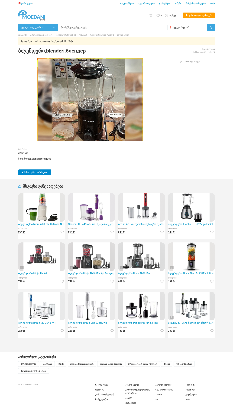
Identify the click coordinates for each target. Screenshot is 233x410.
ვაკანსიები (191, 394)
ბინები (178, 3)
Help (212, 3)
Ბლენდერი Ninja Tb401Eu (134, 273)
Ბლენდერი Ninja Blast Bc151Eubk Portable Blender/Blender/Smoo (191, 273)
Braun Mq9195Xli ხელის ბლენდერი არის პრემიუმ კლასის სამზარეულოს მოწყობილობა (191, 322)
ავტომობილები (146, 3)
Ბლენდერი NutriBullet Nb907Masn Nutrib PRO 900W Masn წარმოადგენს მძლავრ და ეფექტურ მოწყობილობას (41, 224)
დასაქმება (164, 3)
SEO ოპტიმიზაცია (164, 389)
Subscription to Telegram (35, 172)
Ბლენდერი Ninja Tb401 (32, 273)
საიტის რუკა (101, 385)
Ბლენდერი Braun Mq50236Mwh (87, 322)
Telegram (189, 385)
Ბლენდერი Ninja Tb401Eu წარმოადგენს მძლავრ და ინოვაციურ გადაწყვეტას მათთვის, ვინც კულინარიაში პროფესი (91, 273)
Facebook (190, 389)
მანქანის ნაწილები (196, 3)
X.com (158, 394)
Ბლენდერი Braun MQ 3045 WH (36, 322)
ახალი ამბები (127, 3)
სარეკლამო (101, 399)
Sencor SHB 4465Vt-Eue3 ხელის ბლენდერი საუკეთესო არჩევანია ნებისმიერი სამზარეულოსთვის (91, 224)
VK (156, 399)
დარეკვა (99, 389)
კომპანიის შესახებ (104, 394)
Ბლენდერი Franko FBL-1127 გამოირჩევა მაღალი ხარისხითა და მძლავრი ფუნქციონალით (191, 224)
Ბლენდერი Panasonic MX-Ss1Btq (138, 322)
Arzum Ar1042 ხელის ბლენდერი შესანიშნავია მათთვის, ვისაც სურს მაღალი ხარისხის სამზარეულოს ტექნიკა (141, 224)
